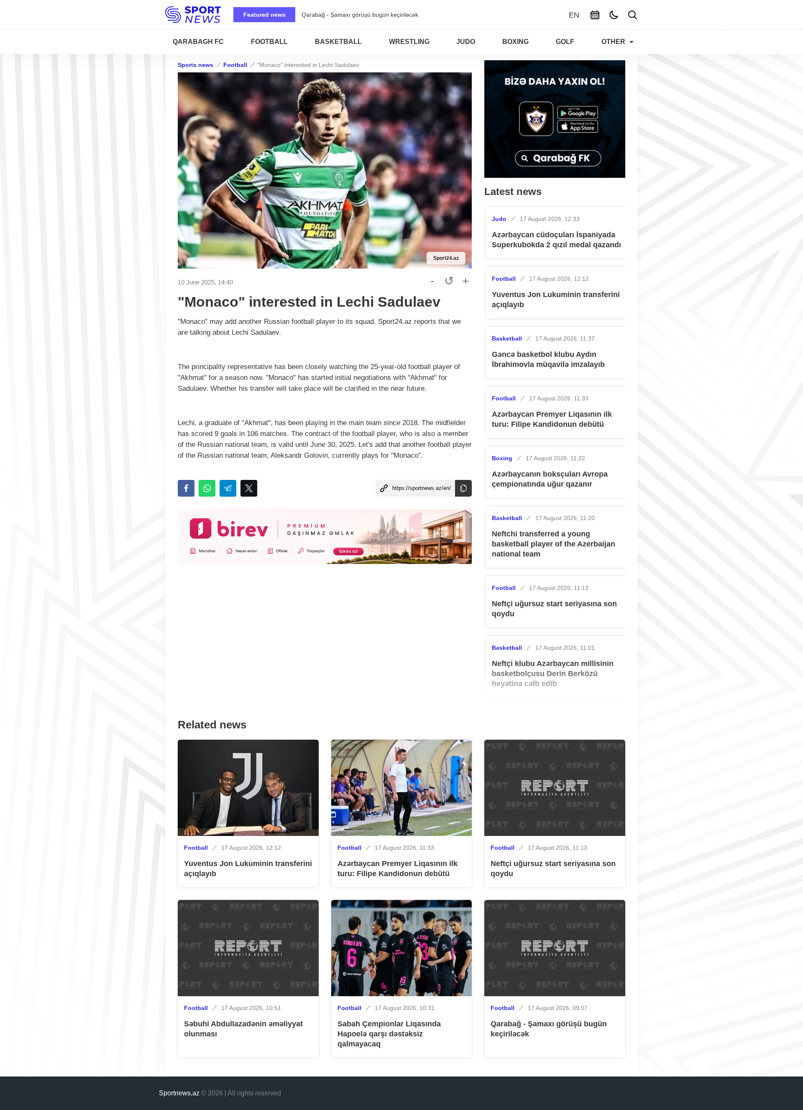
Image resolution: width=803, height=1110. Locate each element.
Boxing (502, 458)
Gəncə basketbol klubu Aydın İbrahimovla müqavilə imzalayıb (548, 359)
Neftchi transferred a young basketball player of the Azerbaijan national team (553, 544)
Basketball (507, 338)
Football (235, 65)
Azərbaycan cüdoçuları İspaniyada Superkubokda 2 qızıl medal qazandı (556, 240)
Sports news (195, 65)
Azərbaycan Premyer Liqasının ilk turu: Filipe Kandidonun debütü (552, 419)
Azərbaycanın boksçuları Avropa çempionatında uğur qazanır (550, 479)
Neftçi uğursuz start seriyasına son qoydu (554, 609)
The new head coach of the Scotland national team (402, 14)
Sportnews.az (179, 1093)
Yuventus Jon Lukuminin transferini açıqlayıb (556, 299)
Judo (499, 218)
